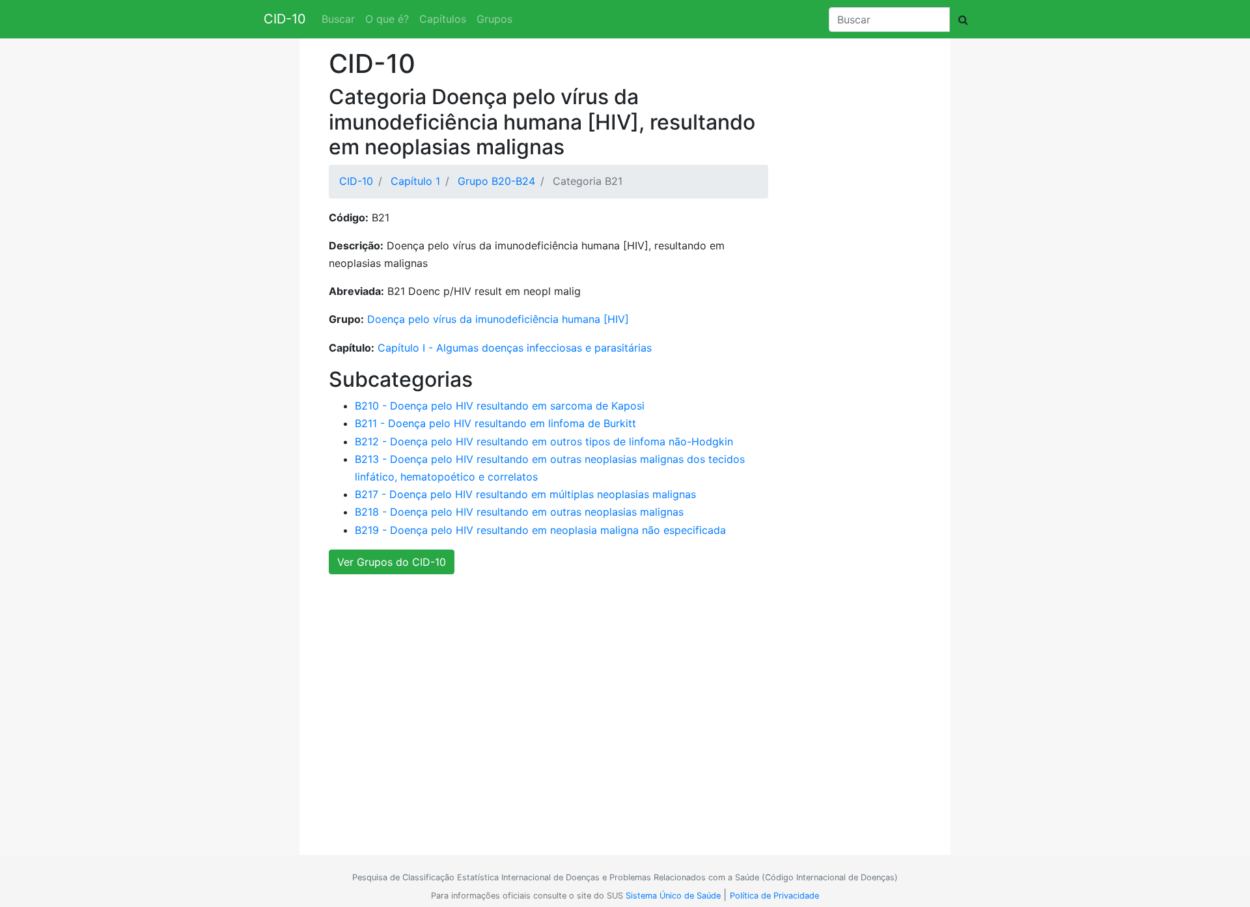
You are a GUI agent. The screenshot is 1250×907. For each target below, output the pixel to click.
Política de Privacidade (774, 895)
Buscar (338, 18)
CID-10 (285, 19)
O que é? (387, 18)
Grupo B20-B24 (496, 181)
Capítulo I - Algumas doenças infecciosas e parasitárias (515, 347)
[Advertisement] (620, 725)
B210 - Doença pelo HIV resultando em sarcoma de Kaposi (500, 405)
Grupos (494, 18)
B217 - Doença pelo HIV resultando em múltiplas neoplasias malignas (525, 494)
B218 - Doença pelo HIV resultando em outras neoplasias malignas (519, 511)
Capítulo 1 (415, 181)
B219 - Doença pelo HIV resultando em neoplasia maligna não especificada (540, 530)
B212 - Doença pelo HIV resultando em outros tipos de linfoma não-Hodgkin (544, 441)
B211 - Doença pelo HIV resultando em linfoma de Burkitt (495, 423)
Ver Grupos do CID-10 (391, 561)
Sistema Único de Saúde (673, 895)
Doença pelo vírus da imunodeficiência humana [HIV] (498, 319)
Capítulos (442, 18)
